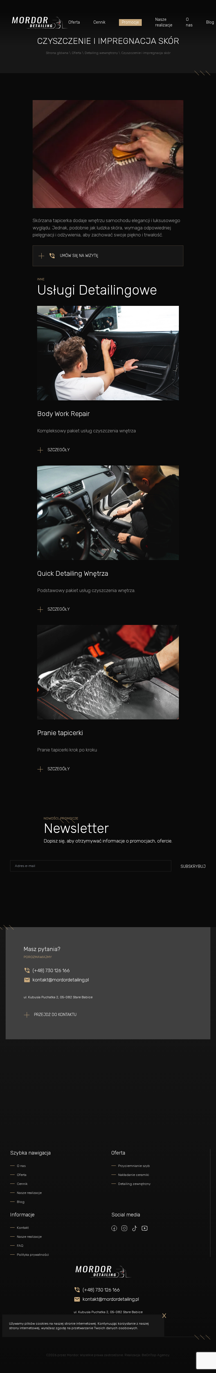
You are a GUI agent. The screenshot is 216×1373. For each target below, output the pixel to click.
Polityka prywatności (33, 1255)
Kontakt (23, 1228)
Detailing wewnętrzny (101, 53)
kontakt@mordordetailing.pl (61, 980)
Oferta (74, 22)
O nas (189, 22)
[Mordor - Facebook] (114, 1228)
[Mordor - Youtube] (144, 1228)
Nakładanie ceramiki (133, 1175)
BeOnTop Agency (155, 1355)
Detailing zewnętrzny (134, 1184)
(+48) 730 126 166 (51, 970)
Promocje (130, 22)
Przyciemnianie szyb (134, 1166)
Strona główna (57, 53)
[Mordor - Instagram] (124, 1228)
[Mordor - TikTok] (134, 1228)
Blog (210, 22)
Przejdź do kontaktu (55, 1014)
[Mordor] (39, 22)
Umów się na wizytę (79, 255)
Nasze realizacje (163, 22)
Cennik (99, 22)
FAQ (20, 1246)
